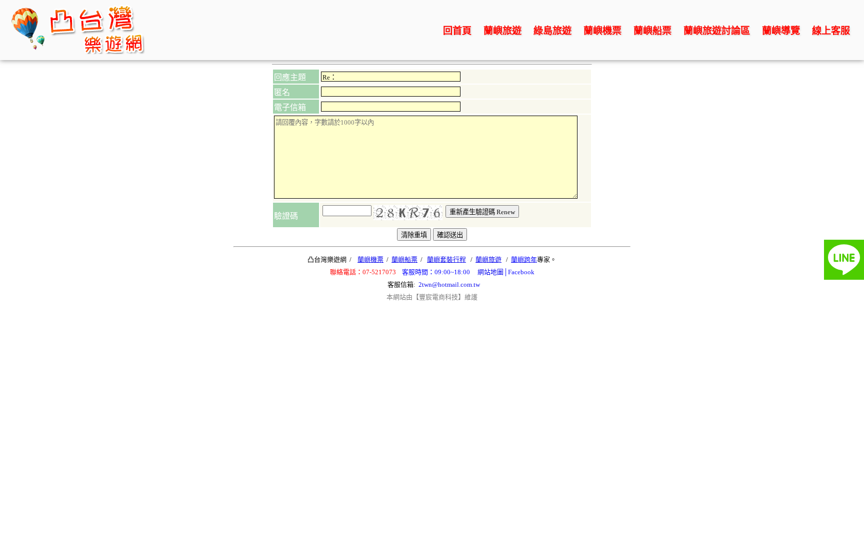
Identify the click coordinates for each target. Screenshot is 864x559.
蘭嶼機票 (603, 31)
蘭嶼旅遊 (503, 31)
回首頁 (457, 31)
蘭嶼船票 (653, 31)
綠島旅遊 (553, 31)
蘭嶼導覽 (781, 31)
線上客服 (831, 31)
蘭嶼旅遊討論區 (717, 31)
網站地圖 (491, 272)
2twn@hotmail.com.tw (449, 284)
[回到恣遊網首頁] (78, 51)
